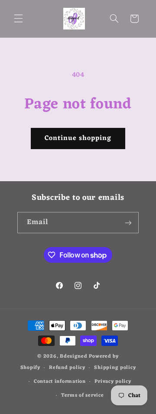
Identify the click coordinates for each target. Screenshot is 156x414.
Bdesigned (74, 356)
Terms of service (82, 395)
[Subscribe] (128, 222)
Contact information (60, 381)
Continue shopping (78, 138)
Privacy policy (112, 381)
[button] (18, 19)
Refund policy (67, 367)
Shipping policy (115, 367)
